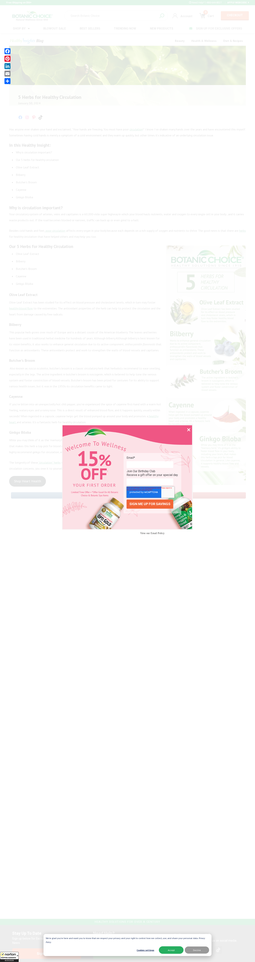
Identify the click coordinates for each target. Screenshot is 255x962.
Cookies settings (145, 950)
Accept (171, 950)
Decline (197, 950)
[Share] (7, 81)
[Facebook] (7, 51)
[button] (9, 957)
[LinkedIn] (7, 66)
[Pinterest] (7, 58)
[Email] (7, 73)
